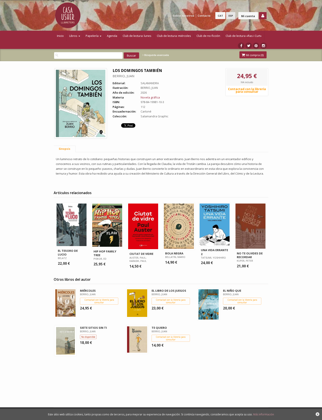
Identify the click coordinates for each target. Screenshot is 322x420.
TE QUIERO (159, 328)
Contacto (204, 16)
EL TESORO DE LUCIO (68, 252)
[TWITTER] (248, 46)
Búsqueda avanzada (156, 55)
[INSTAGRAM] (263, 46)
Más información (263, 414)
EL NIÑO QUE (232, 291)
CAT (220, 15)
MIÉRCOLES (88, 291)
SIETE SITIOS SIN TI (93, 328)
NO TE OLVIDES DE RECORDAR (250, 255)
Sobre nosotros (183, 16)
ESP (230, 15)
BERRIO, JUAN (123, 76)
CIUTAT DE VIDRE (141, 254)
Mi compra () (254, 55)
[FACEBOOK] (241, 46)
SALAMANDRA (150, 83)
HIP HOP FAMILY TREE (105, 253)
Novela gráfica (150, 97)
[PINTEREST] (256, 46)
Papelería (92, 36)
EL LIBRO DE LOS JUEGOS (169, 291)
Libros (73, 36)
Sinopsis (64, 149)
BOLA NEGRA (174, 253)
